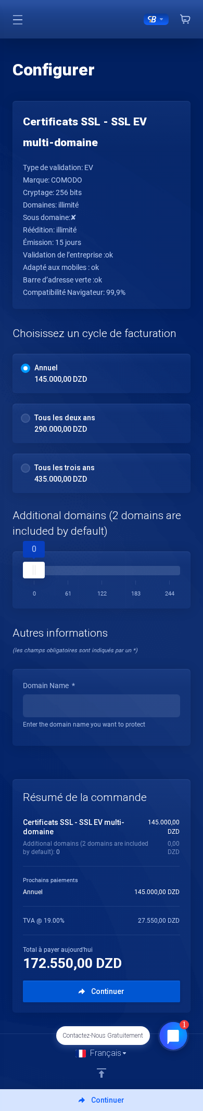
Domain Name (49, 685)
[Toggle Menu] (17, 19)
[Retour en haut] (101, 1073)
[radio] (25, 368)
